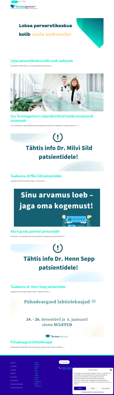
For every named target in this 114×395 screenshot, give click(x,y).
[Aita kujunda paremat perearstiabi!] (57, 208)
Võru (36, 369)
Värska (37, 367)
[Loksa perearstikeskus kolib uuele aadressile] (57, 37)
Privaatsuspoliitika (86, 392)
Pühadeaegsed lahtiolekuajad (31, 342)
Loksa (36, 375)
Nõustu (80, 388)
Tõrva (36, 371)
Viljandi (37, 364)
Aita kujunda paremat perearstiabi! (34, 231)
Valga (36, 362)
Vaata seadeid (105, 388)
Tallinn (37, 384)
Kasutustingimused (98, 392)
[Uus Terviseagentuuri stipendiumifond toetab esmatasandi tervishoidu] (57, 92)
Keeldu (93, 388)
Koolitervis (38, 386)
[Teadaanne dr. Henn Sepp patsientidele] (57, 263)
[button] (111, 370)
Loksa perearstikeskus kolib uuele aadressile (41, 60)
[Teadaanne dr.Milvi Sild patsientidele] (57, 152)
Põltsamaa (38, 381)
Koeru (36, 379)
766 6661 (66, 368)
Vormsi (37, 377)
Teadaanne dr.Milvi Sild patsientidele (36, 175)
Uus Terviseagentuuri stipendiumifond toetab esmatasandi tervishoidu (51, 118)
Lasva (36, 373)
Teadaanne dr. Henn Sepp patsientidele (38, 286)
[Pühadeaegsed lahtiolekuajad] (57, 318)
